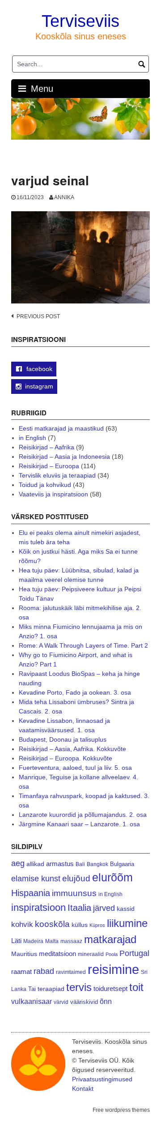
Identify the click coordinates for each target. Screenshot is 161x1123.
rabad (44, 971)
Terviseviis (80, 21)
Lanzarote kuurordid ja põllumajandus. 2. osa (83, 814)
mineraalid (91, 954)
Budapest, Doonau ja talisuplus (62, 739)
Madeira (33, 941)
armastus (60, 863)
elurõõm (112, 877)
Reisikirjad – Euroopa (49, 466)
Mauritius (24, 954)
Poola (112, 954)
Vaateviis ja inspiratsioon (53, 494)
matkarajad (110, 939)
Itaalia (79, 908)
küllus (80, 925)
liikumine (127, 923)
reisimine (113, 969)
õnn (106, 1001)
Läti (16, 940)
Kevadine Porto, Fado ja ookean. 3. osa (75, 692)
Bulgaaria (122, 864)
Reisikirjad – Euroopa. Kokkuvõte (65, 758)
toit (136, 987)
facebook (38, 368)
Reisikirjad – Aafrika (46, 447)
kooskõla (52, 924)
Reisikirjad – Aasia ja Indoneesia (64, 456)
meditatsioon (57, 953)
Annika (64, 197)
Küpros (97, 925)
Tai (32, 989)
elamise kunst (35, 878)
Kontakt (82, 1088)
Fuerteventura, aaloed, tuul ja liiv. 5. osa (75, 767)
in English (32, 437)
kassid (126, 908)
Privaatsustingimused (102, 1079)
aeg (18, 863)
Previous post (38, 316)
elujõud (76, 878)
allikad (35, 864)
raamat (21, 971)
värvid (61, 1002)
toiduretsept (110, 988)
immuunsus (74, 893)
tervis (79, 987)
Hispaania (30, 893)
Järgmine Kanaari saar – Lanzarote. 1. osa (79, 824)
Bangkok (97, 864)
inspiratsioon (38, 907)
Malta (52, 941)
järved (104, 908)
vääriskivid (84, 1002)
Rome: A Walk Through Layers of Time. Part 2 (83, 645)
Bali (80, 864)
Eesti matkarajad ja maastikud (61, 428)
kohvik (22, 924)
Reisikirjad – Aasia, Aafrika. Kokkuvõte (72, 748)
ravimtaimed (71, 972)
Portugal (134, 953)
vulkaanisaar (31, 1001)
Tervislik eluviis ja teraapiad (57, 475)
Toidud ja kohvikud (45, 484)
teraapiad (51, 988)
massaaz (71, 941)
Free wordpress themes (121, 1110)
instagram (39, 386)
